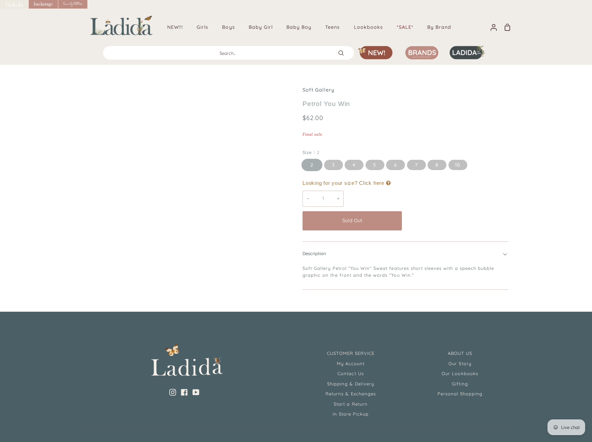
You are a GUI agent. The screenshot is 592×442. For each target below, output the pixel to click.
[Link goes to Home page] (14, 4)
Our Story (459, 363)
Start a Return (351, 404)
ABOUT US (460, 353)
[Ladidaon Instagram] (172, 392)
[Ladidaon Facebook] (184, 392)
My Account (351, 363)
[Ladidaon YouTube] (196, 392)
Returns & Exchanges (350, 393)
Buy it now (456, 220)
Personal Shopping (460, 393)
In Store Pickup (351, 414)
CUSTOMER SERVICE (351, 353)
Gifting (460, 383)
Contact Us (350, 373)
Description (314, 253)
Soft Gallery (318, 90)
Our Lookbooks (460, 373)
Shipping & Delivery (350, 383)
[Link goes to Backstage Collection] (43, 4)
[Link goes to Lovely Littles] (73, 4)
